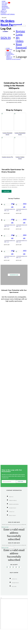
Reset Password (11, 25)
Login (19, 34)
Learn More (6, 191)
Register (20, 31)
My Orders (7, 21)
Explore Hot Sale (14, 274)
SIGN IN (6, 38)
